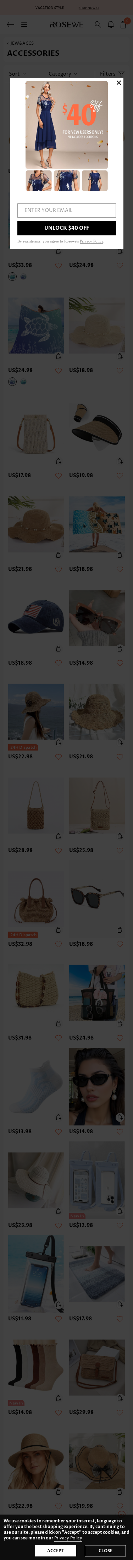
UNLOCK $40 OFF (66, 228)
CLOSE (105, 1551)
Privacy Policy (68, 1538)
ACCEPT (55, 1551)
